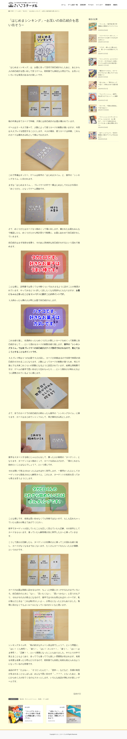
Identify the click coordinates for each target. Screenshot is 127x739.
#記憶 (39, 699)
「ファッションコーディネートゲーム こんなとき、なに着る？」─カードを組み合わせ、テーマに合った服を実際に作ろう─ (108, 121)
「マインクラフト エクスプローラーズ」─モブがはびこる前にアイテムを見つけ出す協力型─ (108, 61)
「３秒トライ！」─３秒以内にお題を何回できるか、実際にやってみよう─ (56, 714)
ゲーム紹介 (46, 699)
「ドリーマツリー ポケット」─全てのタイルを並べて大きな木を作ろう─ (108, 38)
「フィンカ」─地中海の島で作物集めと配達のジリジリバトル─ (108, 26)
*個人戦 (22, 699)
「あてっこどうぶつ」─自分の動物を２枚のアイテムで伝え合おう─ (108, 135)
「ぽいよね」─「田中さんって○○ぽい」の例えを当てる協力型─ (108, 84)
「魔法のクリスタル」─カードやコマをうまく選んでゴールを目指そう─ (108, 73)
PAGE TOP (122, 715)
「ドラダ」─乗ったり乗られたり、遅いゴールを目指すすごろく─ (108, 49)
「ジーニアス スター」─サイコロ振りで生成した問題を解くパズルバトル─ (33, 714)
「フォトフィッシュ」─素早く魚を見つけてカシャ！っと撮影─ (108, 96)
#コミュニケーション (31, 699)
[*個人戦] (16, 712)
